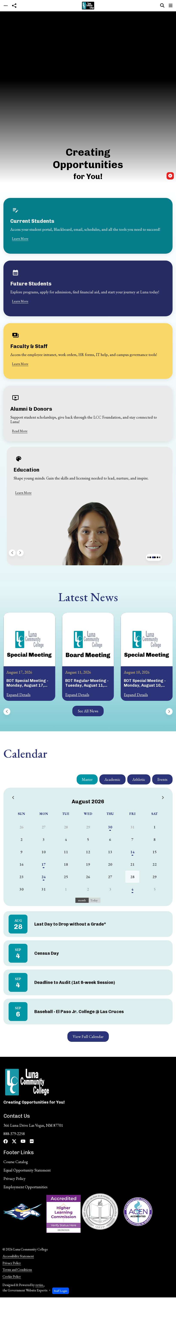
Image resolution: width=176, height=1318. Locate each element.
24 (43, 876)
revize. (39, 1285)
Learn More (20, 238)
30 (110, 827)
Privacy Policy (12, 1263)
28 (132, 876)
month (82, 900)
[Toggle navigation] (5, 6)
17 (43, 864)
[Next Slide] (20, 552)
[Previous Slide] (12, 552)
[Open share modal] (14, 6)
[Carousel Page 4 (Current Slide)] (154, 557)
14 (132, 851)
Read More (19, 431)
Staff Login (60, 1291)
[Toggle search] (162, 5)
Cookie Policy (12, 1276)
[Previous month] (13, 797)
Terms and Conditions (17, 1269)
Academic (112, 779)
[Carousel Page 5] (157, 557)
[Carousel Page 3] (150, 557)
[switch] (170, 175)
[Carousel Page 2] (148, 557)
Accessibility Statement (18, 1256)
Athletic (138, 779)
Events (162, 779)
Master (87, 779)
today (94, 900)
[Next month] (163, 797)
